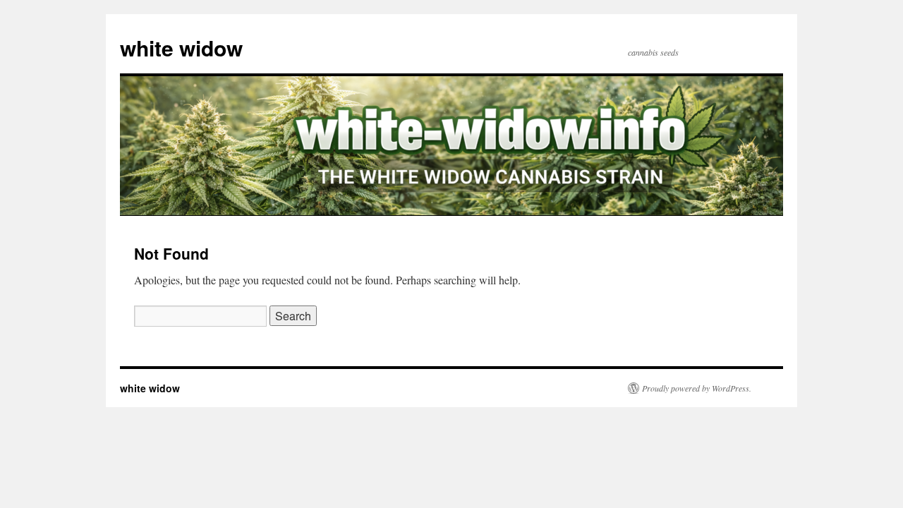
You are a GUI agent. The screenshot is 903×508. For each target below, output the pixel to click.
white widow (181, 47)
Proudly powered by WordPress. (696, 388)
